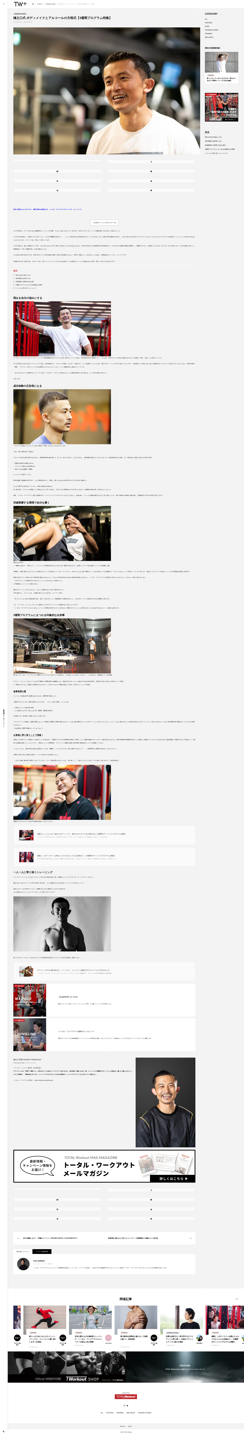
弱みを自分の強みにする (23, 275)
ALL (206, 19)
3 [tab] (223, 71)
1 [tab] (220, 71)
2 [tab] (221, 71)
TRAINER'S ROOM (211, 30)
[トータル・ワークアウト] (20, 4)
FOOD (207, 26)
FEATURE (208, 23)
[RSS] (3, 1431)
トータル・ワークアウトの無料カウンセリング (76, 1031)
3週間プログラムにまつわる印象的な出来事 (29, 285)
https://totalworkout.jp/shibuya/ (44, 1080)
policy (130, 1426)
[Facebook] (127, 1405)
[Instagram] (124, 1405)
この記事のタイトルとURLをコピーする (104, 222)
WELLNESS (209, 37)
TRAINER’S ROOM (144, 1413)
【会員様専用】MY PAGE (68, 997)
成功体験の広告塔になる (23, 278)
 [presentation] (236, 1299)
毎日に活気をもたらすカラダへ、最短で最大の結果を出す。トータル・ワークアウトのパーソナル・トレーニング (47, 209)
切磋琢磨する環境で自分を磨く (25, 281)
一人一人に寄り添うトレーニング (26, 288)
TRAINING (208, 33)
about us (122, 1426)
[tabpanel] (221, 67)
